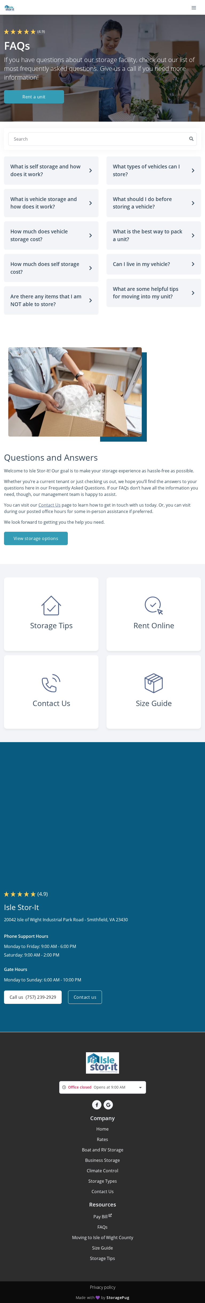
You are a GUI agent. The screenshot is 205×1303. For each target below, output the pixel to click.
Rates (102, 1139)
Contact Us (49, 505)
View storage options (36, 538)
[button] (51, 170)
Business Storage (102, 1160)
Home (102, 1129)
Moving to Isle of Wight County (102, 1237)
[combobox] (102, 1087)
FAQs (102, 1227)
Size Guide (102, 1248)
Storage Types (102, 1181)
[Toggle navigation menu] (196, 7)
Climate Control (102, 1171)
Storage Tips (102, 1258)
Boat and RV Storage (102, 1150)
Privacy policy (102, 1287)
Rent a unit (33, 97)
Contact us (85, 997)
